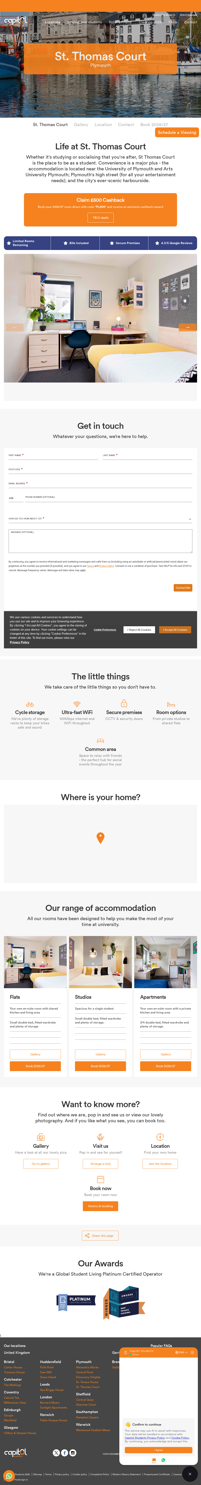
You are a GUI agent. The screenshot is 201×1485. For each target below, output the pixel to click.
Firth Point (47, 1367)
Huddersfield (50, 1362)
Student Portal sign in (164, 14)
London (46, 1397)
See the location (160, 1164)
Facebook (64, 1452)
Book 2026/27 (154, 124)
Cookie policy (79, 1474)
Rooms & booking (100, 1206)
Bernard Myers (50, 1402)
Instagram (72, 1452)
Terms (48, 1474)
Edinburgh (12, 1410)
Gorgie (8, 1415)
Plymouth (83, 1362)
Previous (15, 327)
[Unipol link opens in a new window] (112, 1453)
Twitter (56, 1452)
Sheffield (83, 1394)
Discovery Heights (88, 1377)
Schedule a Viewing (177, 132)
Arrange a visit (100, 1164)
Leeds (45, 1384)
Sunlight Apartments (53, 1407)
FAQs (173, 22)
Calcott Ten (11, 1398)
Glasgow (11, 1427)
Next (187, 327)
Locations (52, 22)
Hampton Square (87, 1417)
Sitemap (37, 1474)
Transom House (14, 1372)
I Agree (159, 1450)
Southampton (87, 1412)
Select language (188, 14)
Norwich (47, 1414)
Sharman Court (86, 1404)
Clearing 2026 (150, 22)
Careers (177, 1474)
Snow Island (48, 1377)
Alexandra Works (87, 1367)
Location (103, 124)
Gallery (81, 124)
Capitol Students (22, 20)
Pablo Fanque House (53, 1420)
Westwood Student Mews (93, 1430)
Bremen (118, 1362)
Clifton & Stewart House (20, 1433)
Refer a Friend (120, 22)
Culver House (13, 1367)
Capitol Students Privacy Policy (145, 1437)
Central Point (84, 1372)
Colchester (13, 1379)
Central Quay (85, 1399)
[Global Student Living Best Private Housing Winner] (124, 1302)
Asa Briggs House (52, 1390)
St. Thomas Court (50, 124)
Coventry (11, 1392)
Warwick (83, 1424)
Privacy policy (62, 1474)
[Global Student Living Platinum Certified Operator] (76, 1302)
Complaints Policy (99, 1474)
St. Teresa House (87, 1382)
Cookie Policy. (180, 1437)
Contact (190, 22)
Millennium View (15, 1402)
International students (84, 22)
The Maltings (12, 1385)
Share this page (102, 1236)
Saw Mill (46, 1372)
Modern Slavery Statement (126, 1474)
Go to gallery (41, 1164)
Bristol (9, 1362)
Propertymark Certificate (157, 1474)
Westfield (10, 1420)
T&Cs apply (101, 217)
